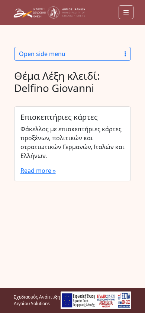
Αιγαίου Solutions (32, 303)
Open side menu (42, 54)
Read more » (38, 171)
